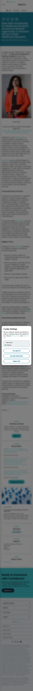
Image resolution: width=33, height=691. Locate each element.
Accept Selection (16, 356)
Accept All (16, 351)
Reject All (16, 361)
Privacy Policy (16, 336)
